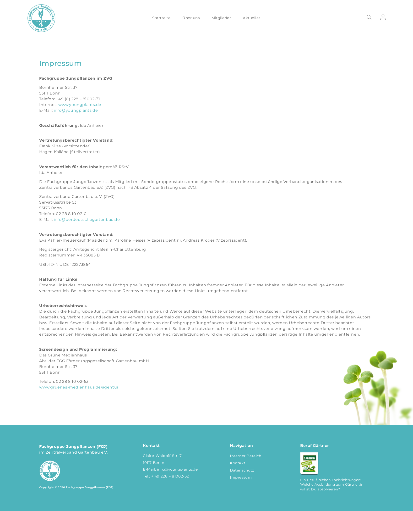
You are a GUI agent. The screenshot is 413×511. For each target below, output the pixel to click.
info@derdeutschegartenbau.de (87, 219)
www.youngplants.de (79, 104)
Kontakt (237, 463)
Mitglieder (221, 18)
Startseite (161, 18)
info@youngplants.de (76, 110)
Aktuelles (252, 18)
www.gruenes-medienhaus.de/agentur (79, 387)
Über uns (191, 18)
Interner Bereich (245, 456)
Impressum (241, 477)
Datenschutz (242, 470)
